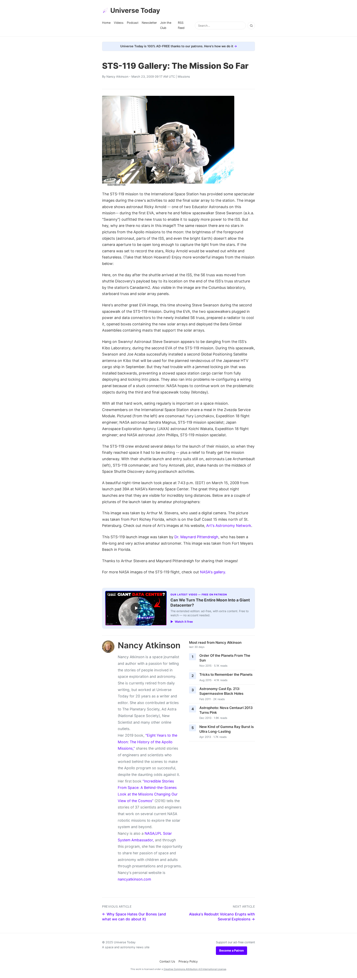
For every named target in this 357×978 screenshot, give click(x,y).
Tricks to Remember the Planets (225, 674)
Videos (119, 22)
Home (106, 22)
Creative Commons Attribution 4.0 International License (195, 969)
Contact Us (167, 961)
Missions (184, 76)
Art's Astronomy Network (228, 525)
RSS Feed (181, 25)
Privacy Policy (188, 961)
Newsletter (149, 22)
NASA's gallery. (213, 572)
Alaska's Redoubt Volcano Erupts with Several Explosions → (222, 916)
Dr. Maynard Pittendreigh (196, 537)
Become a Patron (231, 950)
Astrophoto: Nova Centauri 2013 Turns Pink (226, 710)
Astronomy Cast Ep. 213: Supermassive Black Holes (221, 691)
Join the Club (165, 25)
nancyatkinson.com (134, 879)
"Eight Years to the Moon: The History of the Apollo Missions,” (147, 741)
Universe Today (135, 10)
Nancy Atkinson (117, 76)
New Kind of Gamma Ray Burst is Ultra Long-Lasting (226, 729)
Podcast (132, 22)
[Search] (251, 25)
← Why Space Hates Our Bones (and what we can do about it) (134, 916)
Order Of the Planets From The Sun (224, 657)
